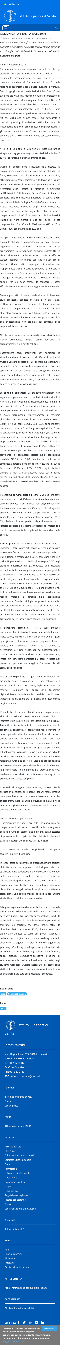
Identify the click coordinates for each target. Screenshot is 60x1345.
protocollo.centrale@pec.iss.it (25, 1076)
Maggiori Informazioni (13, 1341)
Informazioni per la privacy (18, 1096)
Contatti (9, 1101)
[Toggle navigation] (5, 27)
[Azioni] (5, 4)
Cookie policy (11, 1105)
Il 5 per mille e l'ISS (14, 1229)
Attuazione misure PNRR (18, 1126)
